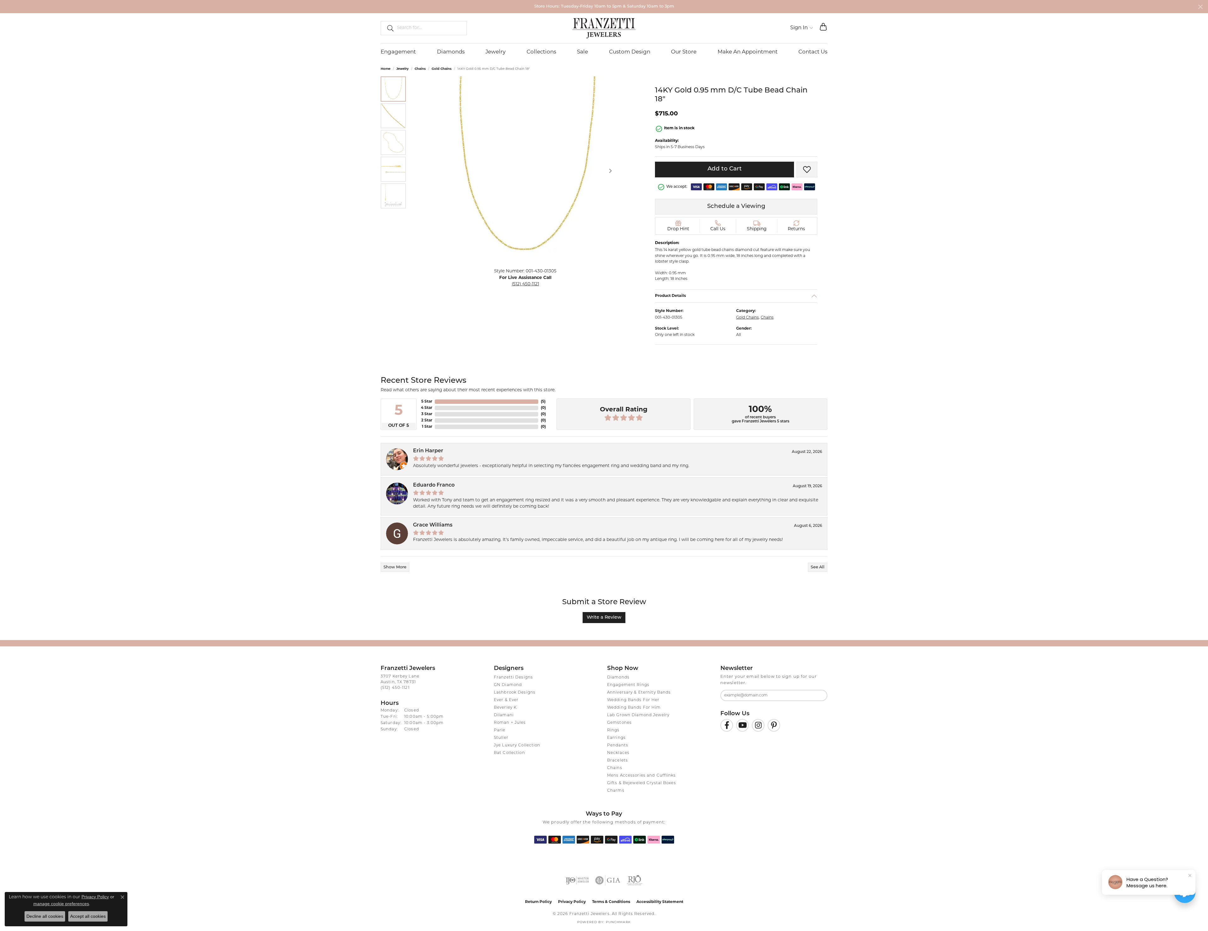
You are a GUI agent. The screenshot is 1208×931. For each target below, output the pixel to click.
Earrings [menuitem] (616, 738)
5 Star (426, 402)
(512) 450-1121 (525, 284)
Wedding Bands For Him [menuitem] (634, 708)
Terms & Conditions (611, 902)
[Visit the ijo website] (577, 880)
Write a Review (604, 617)
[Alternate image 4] (393, 169)
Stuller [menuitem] (501, 738)
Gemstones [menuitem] (619, 723)
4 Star (426, 408)
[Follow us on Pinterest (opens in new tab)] (774, 725)
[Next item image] (610, 170)
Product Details (670, 296)
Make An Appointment (748, 52)
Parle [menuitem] (500, 730)
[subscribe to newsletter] (818, 695)
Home (385, 69)
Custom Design (629, 52)
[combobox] (429, 28)
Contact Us (812, 52)
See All (818, 567)
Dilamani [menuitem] (504, 715)
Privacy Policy (572, 902)
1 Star (427, 427)
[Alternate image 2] (393, 115)
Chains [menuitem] (614, 768)
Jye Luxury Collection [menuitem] (517, 745)
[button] (801, 28)
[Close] (1200, 7)
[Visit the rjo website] (634, 880)
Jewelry (495, 52)
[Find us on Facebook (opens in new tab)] (726, 725)
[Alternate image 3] (393, 142)
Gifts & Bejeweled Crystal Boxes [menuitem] (641, 783)
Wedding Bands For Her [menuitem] (633, 700)
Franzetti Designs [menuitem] (513, 677)
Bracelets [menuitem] (617, 760)
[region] (525, 170)
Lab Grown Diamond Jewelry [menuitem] (638, 715)
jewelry (402, 69)
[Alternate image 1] (393, 89)
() (543, 402)
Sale (582, 52)
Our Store (683, 52)
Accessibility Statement (659, 902)
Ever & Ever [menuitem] (506, 700)
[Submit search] (388, 28)
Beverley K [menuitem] (505, 708)
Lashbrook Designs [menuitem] (514, 692)
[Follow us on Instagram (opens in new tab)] (758, 725)
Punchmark (618, 922)
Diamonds (451, 52)
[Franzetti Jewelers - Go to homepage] (604, 28)
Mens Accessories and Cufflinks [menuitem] (641, 776)
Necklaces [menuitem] (618, 753)
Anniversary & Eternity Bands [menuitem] (639, 692)
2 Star (426, 420)
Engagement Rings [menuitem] (628, 685)
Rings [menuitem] (613, 730)
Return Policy (538, 902)
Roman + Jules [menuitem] (510, 723)
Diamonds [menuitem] (618, 677)
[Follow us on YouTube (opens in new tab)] (742, 725)
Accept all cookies (88, 916)
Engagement (398, 52)
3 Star (426, 414)
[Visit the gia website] (607, 880)
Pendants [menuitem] (617, 745)
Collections (541, 52)
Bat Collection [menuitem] (509, 753)
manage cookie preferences (61, 903)
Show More (394, 567)
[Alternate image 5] (393, 196)
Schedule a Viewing (736, 206)
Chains (420, 69)
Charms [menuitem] (615, 791)
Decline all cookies (44, 916)
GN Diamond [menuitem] (508, 685)
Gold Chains (441, 69)
